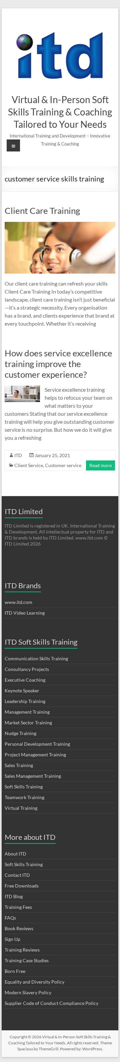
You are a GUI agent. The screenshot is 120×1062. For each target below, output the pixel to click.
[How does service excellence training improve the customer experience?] (22, 389)
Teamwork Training (24, 797)
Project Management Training (35, 754)
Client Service (28, 465)
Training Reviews (22, 950)
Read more (100, 465)
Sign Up (12, 939)
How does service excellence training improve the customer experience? (58, 364)
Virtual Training (21, 808)
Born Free (15, 971)
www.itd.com (18, 602)
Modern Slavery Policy (28, 992)
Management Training (27, 712)
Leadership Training (25, 701)
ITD (18, 455)
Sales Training (19, 765)
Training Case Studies (27, 960)
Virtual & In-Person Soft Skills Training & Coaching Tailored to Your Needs (60, 112)
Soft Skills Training (24, 786)
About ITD (15, 853)
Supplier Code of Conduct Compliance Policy (51, 1003)
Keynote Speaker (22, 690)
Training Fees (18, 907)
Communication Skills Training (36, 658)
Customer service (63, 465)
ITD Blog (14, 896)
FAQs (10, 918)
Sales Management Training (33, 776)
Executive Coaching (25, 680)
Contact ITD (17, 875)
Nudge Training (20, 733)
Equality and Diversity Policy (34, 982)
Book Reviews (19, 928)
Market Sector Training (28, 722)
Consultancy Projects (27, 669)
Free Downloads (22, 886)
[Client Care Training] (60, 225)
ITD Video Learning (25, 613)
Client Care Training (42, 210)
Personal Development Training (37, 744)
